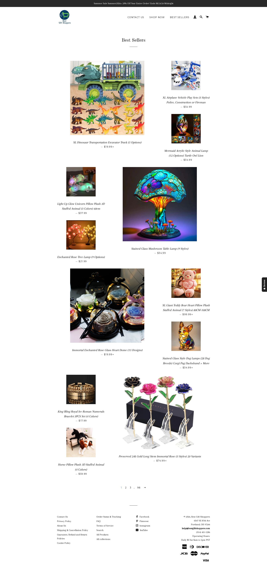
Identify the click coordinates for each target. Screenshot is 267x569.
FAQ (98, 521)
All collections (103, 539)
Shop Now (157, 17)
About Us (61, 525)
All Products (102, 534)
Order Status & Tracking (108, 516)
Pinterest (143, 521)
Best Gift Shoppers (200, 516)
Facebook (144, 516)
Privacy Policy (64, 521)
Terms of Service (104, 525)
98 (139, 487)
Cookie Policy (63, 543)
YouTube (143, 530)
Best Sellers (179, 17)
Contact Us (135, 17)
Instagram (144, 525)
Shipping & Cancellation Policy (72, 530)
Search (99, 530)
